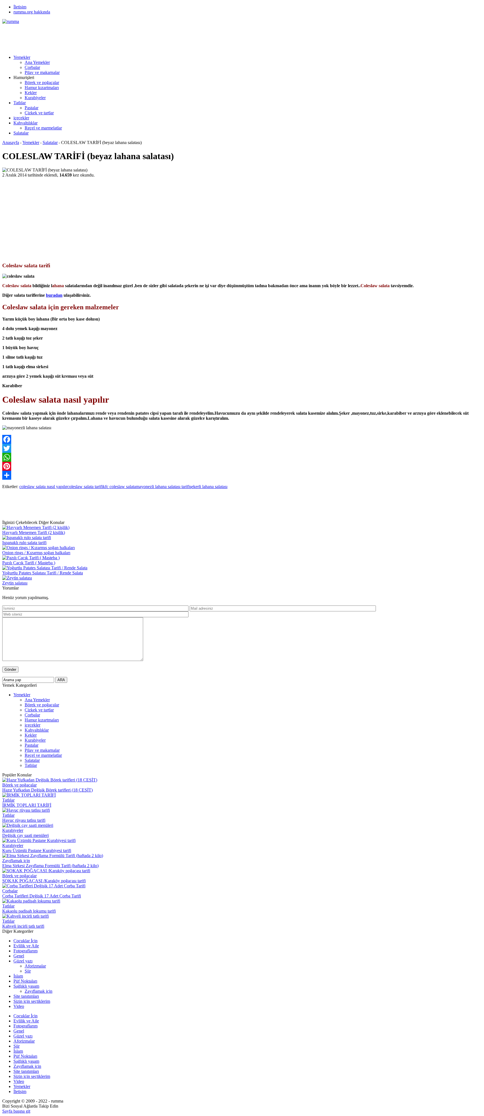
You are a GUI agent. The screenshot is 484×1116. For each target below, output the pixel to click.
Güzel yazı (22, 961)
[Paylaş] (242, 475)
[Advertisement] (104, 36)
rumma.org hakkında (31, 12)
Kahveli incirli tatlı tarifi (23, 926)
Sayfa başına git (16, 1111)
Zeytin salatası (14, 583)
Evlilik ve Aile (26, 945)
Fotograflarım (25, 950)
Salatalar (21, 133)
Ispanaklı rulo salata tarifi (24, 542)
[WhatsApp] (242, 457)
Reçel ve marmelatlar (43, 128)
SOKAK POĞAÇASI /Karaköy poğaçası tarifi (44, 880)
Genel (18, 955)
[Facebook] (242, 439)
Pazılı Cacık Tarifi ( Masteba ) (28, 562)
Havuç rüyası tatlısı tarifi (23, 820)
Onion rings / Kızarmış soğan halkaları (36, 552)
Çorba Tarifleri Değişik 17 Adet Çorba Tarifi (41, 896)
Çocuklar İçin (25, 940)
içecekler (21, 117)
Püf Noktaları (25, 981)
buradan (54, 295)
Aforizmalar (35, 966)
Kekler (31, 92)
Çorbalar (32, 67)
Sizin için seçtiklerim (31, 1001)
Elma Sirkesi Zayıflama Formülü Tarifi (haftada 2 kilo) (50, 865)
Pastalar (31, 107)
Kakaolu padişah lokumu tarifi (29, 911)
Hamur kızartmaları (42, 87)
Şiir (28, 971)
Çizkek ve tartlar (39, 112)
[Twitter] (242, 448)
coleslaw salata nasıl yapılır (43, 486)
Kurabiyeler (35, 97)
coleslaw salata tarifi (85, 486)
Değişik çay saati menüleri (25, 835)
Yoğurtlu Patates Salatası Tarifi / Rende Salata (42, 572)
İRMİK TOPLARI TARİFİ (26, 805)
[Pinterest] (242, 466)
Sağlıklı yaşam (26, 986)
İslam (18, 976)
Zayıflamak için (16, 860)
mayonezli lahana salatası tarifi (163, 486)
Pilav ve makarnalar (42, 72)
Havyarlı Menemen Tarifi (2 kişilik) (33, 532)
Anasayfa (10, 142)
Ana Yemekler (37, 62)
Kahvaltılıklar (25, 122)
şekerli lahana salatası (208, 486)
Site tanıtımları (26, 996)
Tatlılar (19, 102)
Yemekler (21, 57)
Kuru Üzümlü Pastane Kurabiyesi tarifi (36, 850)
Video (18, 1006)
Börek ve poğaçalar (42, 82)
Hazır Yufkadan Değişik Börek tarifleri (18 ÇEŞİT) (47, 790)
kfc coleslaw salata (119, 486)
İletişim (19, 6)
